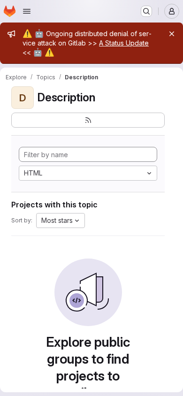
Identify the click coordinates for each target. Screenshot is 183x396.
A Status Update (124, 43)
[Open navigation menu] (26, 11)
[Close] (171, 33)
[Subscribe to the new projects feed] (88, 120)
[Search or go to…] (146, 11)
